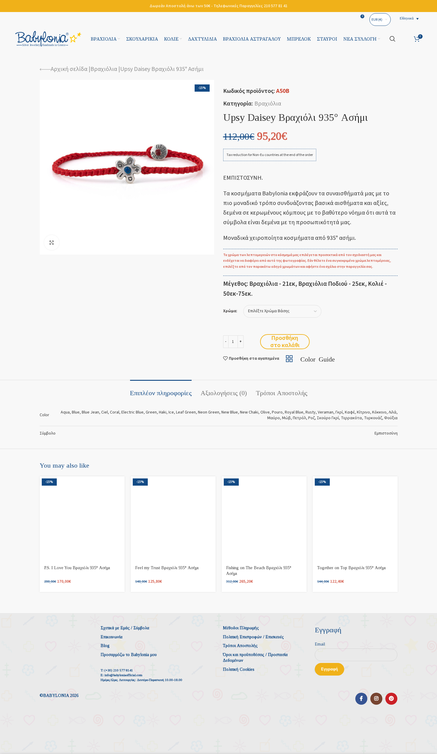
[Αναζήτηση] (393, 39)
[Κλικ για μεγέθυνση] (51, 242)
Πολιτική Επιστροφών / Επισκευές (253, 637)
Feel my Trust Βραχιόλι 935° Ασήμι (167, 568)
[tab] (161, 390)
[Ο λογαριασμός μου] (405, 39)
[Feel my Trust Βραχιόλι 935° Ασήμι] (173, 518)
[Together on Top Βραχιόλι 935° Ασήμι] (355, 518)
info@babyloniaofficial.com (123, 675)
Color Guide (317, 358)
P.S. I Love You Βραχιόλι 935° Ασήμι (77, 568)
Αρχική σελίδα (69, 69)
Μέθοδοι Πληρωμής (241, 628)
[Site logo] (48, 38)
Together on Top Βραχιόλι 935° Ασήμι (351, 568)
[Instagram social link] (376, 699)
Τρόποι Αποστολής (240, 645)
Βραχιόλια (103, 69)
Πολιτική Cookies (238, 669)
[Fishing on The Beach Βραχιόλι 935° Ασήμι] (264, 518)
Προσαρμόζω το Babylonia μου (129, 654)
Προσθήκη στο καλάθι (284, 341)
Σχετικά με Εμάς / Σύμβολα (125, 628)
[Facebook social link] (361, 699)
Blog (105, 645)
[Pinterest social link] (391, 699)
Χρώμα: (230, 311)
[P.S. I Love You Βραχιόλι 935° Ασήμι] (82, 518)
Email (320, 644)
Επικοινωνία (112, 637)
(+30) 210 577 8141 (119, 670)
